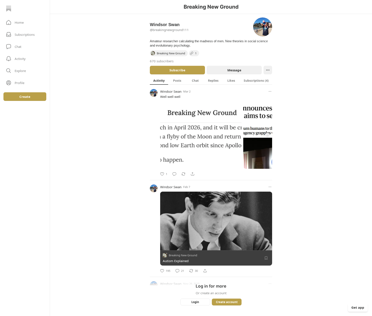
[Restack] (183, 174)
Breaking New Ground (183, 255)
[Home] (8, 8)
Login (195, 302)
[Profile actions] (268, 70)
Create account (227, 302)
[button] (24, 22)
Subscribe (177, 70)
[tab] (159, 80)
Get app (357, 307)
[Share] (192, 174)
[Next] (267, 135)
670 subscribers (162, 61)
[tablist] (211, 80)
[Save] (266, 258)
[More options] (270, 91)
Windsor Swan (170, 91)
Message (234, 70)
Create (24, 96)
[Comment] (174, 174)
